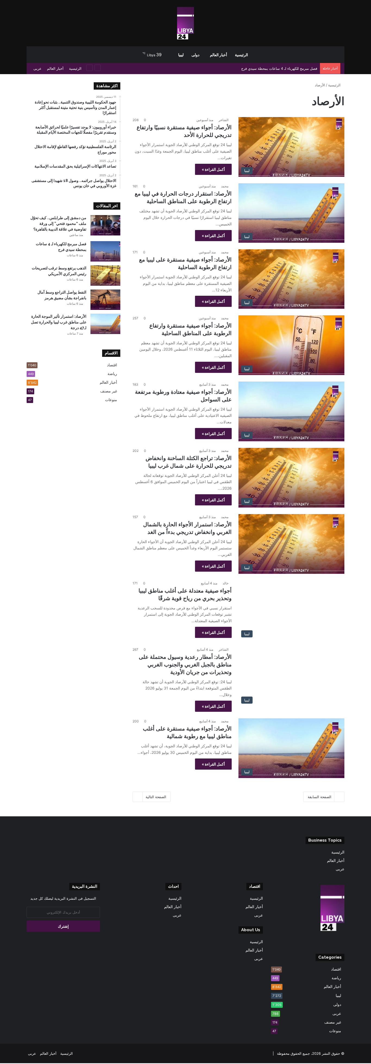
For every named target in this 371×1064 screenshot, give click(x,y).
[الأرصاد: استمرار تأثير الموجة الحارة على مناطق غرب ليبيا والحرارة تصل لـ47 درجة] (105, 324)
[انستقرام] (321, 942)
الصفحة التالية (156, 797)
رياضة (112, 374)
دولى (195, 55)
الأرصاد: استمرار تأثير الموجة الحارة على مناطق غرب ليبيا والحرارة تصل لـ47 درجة (58, 322)
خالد (225, 583)
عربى (37, 68)
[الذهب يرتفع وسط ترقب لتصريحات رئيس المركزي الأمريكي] (105, 275)
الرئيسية (241, 55)
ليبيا (181, 55)
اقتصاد (112, 365)
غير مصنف (108, 391)
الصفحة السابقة (319, 797)
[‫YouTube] (328, 942)
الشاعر (223, 120)
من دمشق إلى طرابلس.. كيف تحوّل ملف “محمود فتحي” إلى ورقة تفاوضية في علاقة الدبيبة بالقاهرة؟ (58, 223)
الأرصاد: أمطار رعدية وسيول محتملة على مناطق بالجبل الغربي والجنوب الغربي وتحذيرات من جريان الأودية (185, 664)
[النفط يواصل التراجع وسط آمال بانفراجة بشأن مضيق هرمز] (105, 299)
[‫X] (334, 942)
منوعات (111, 400)
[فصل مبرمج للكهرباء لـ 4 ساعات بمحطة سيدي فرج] (105, 251)
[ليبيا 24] (185, 23)
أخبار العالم (218, 55)
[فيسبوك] (341, 942)
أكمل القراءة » (213, 169)
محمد (224, 186)
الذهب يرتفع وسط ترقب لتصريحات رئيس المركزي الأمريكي (272, 68)
